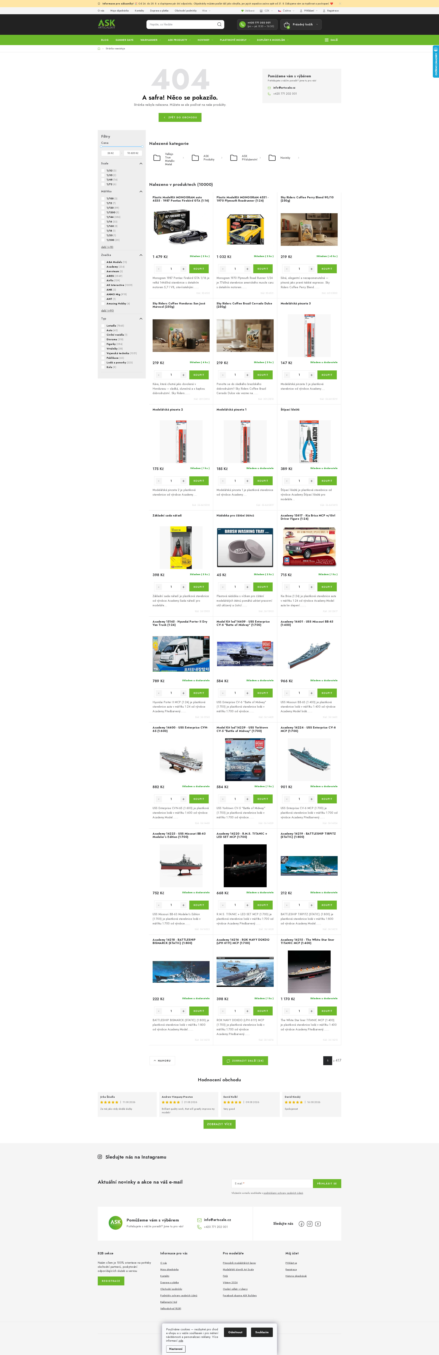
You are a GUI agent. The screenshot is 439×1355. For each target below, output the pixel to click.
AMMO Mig (117, 294)
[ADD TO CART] (199, 268)
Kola (111, 367)
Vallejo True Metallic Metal (170, 158)
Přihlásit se (327, 1183)
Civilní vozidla (117, 334)
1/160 (112, 226)
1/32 (111, 170)
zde (181, 1341)
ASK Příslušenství (250, 157)
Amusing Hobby (118, 303)
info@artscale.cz (284, 88)
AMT (111, 299)
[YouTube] (318, 1224)
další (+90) (107, 311)
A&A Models (117, 262)
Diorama (115, 339)
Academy (116, 266)
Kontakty (139, 10)
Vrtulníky (115, 348)
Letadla (115, 325)
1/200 (113, 240)
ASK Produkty (209, 157)
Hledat (219, 24)
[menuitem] (105, 40)
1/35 (111, 175)
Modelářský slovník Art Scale (238, 1269)
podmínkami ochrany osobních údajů (283, 1193)
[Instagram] (309, 1224)
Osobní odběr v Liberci (235, 1289)
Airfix (113, 280)
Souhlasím (262, 1332)
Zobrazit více (219, 1124)
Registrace (333, 10)
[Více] (331, 40)
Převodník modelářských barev (239, 1263)
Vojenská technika (122, 353)
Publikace (115, 358)
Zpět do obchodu (182, 117)
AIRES (114, 276)
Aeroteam (115, 271)
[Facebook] (301, 1224)
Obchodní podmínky (186, 10)
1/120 (113, 207)
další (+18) (107, 247)
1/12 (111, 203)
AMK (111, 289)
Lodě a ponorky (120, 362)
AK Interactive (120, 285)
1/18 (111, 230)
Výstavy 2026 (230, 1282)
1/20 (111, 235)
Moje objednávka (119, 10)
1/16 (112, 221)
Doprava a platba (159, 10)
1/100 (112, 198)
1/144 (114, 217)
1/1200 (113, 212)
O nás (101, 10)
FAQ (225, 1276)
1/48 (112, 179)
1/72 (111, 184)
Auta (112, 330)
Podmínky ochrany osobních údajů (178, 1295)
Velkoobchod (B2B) (170, 1308)
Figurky (115, 344)
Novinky (285, 158)
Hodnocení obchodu (219, 1079)
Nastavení (175, 1349)
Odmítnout (235, 1332)
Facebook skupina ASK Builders (240, 1295)
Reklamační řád (168, 1302)
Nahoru (164, 1060)
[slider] (101, 146)
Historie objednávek (296, 1276)
